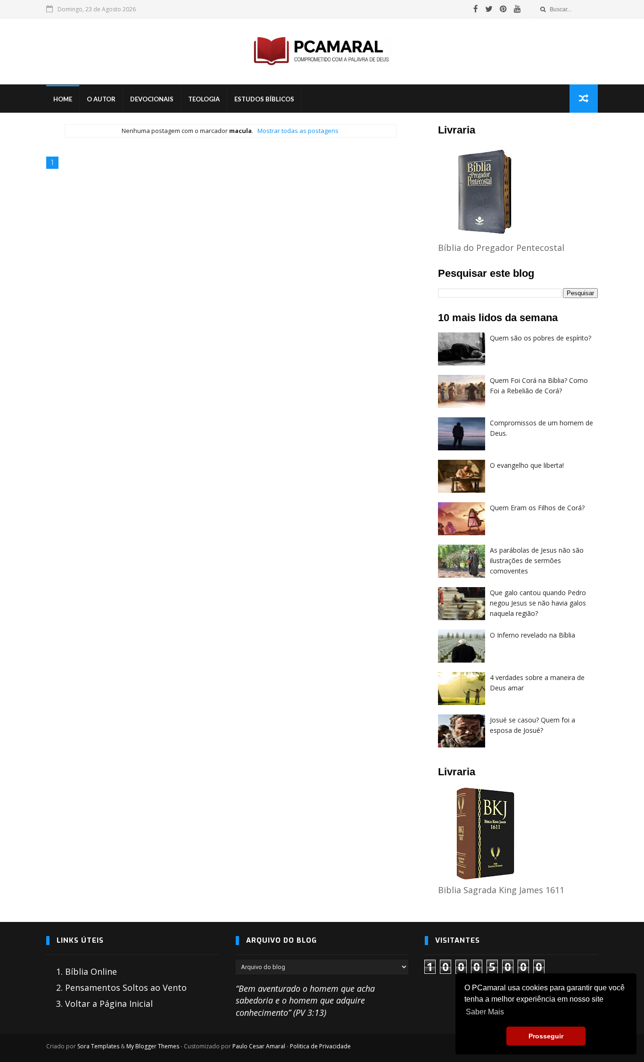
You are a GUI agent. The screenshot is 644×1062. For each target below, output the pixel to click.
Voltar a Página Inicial (109, 1003)
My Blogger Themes (152, 1046)
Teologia (204, 99)
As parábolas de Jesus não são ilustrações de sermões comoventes (537, 560)
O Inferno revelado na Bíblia (532, 635)
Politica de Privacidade (320, 1046)
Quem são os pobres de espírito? (540, 337)
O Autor (101, 99)
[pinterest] (503, 9)
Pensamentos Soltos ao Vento (126, 987)
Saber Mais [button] (485, 1012)
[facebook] (475, 9)
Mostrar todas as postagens (297, 130)
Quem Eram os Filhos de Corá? (537, 507)
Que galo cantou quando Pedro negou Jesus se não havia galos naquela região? (538, 602)
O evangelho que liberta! (527, 465)
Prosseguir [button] (545, 1036)
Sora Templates (98, 1046)
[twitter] (489, 9)
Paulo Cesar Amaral (258, 1046)
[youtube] (517, 9)
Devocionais (151, 99)
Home (62, 99)
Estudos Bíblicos (264, 99)
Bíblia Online (91, 971)
